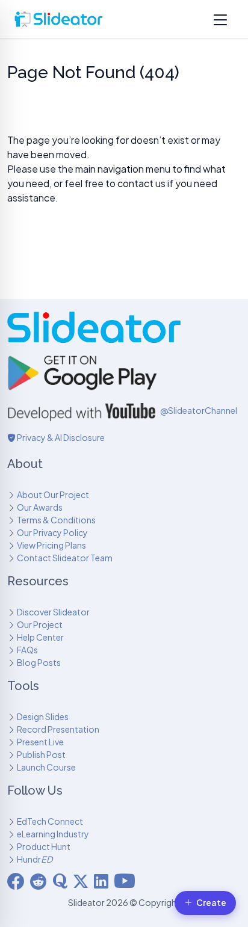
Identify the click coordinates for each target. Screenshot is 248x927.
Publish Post (41, 754)
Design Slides (43, 716)
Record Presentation (58, 729)
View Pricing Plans (51, 545)
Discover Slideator (53, 611)
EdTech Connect (50, 821)
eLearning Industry (53, 833)
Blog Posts (39, 662)
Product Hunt (43, 846)
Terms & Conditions (56, 519)
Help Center (40, 637)
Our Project (40, 624)
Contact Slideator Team (65, 557)
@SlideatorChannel (198, 410)
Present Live (40, 741)
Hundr (34, 859)
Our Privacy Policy (52, 532)
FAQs (27, 649)
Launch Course (46, 767)
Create (211, 903)
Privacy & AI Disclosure (60, 437)
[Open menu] (220, 19)
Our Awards (40, 507)
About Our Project (53, 494)
